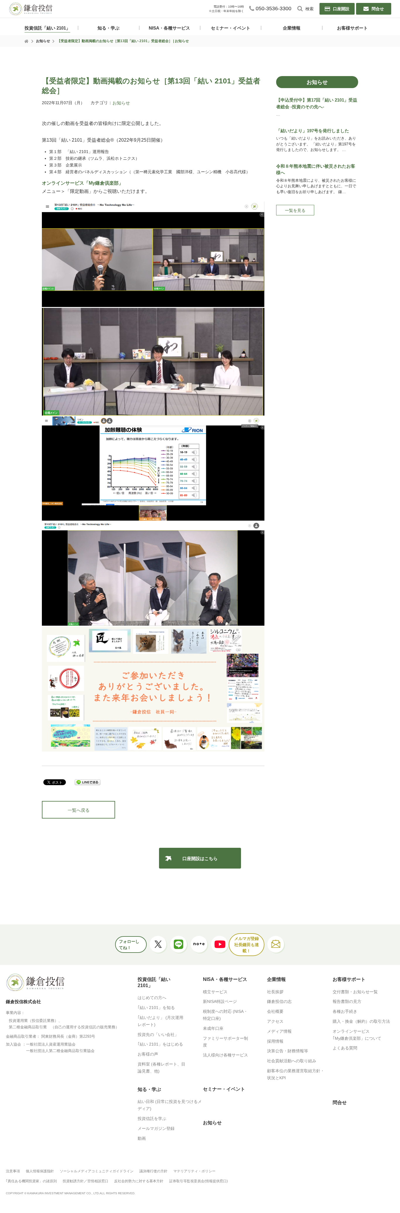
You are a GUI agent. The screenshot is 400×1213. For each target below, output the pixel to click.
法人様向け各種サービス (225, 1055)
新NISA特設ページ (220, 1001)
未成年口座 (213, 1028)
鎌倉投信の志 (279, 1001)
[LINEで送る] (87, 782)
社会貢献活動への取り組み (291, 1060)
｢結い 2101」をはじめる (160, 1044)
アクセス (275, 1021)
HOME (26, 41)
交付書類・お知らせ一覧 (355, 991)
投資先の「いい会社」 (158, 1034)
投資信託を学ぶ (152, 1118)
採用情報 (275, 1041)
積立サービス (215, 991)
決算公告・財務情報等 (287, 1051)
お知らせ (43, 41)
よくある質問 (345, 1048)
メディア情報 (279, 1031)
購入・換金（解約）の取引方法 (361, 1021)
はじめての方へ (152, 997)
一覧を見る (295, 210)
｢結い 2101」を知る (156, 1007)
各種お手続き (345, 1011)
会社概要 (275, 1011)
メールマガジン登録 (156, 1128)
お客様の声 (148, 1054)
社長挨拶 (275, 991)
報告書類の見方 (347, 1001)
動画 (142, 1138)
